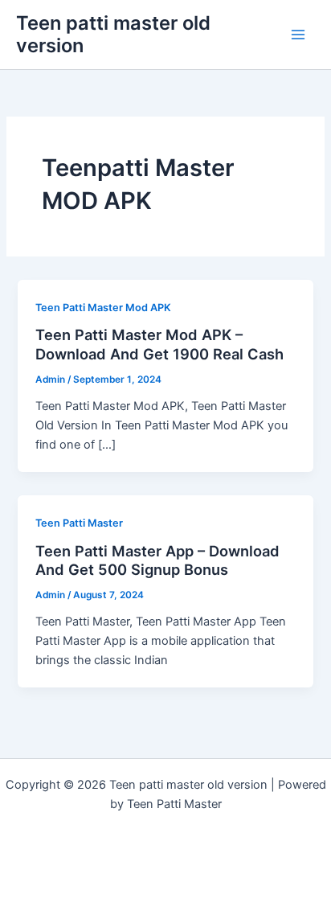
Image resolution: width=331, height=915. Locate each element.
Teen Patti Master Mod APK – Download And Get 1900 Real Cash (159, 344)
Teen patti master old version (113, 34)
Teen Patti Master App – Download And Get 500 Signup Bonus (157, 560)
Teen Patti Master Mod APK (103, 308)
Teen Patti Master (79, 523)
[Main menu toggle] (298, 34)
